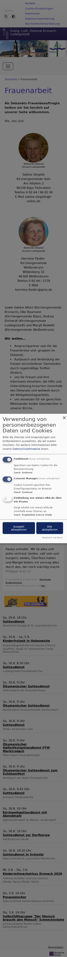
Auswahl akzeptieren (19, 528)
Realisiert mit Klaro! (52, 537)
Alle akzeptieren (50, 528)
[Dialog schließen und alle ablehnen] (64, 416)
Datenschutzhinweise (26, 448)
